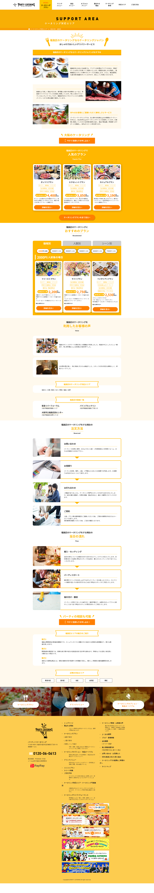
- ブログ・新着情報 (107, 738)
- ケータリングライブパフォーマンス (75, 795)
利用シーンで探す (71, 744)
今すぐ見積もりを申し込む (77, 140)
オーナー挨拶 (106, 744)
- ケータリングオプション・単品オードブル (77, 752)
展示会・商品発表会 (77, 191)
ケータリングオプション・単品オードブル (128, 705)
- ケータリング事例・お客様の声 (111, 723)
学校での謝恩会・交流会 (47, 191)
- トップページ (67, 723)
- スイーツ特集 (67, 770)
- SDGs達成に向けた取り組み (110, 757)
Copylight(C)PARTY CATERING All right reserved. (77, 879)
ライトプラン (77, 279)
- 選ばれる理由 (67, 726)
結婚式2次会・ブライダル (105, 291)
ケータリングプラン (26, 705)
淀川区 (62, 680)
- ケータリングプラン (70, 734)
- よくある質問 (105, 734)
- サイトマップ (105, 766)
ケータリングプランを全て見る (76, 217)
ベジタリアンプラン (105, 279)
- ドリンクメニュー (69, 760)
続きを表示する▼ (40, 303)
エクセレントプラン (77, 182)
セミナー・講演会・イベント (47, 185)
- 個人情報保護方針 (107, 747)
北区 (77, 680)
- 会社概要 (104, 741)
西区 (106, 680)
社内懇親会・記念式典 (47, 188)
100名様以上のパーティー (105, 285)
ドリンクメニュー (77, 705)
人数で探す (68, 740)
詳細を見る (46, 207)
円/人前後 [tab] (42, 251)
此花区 (91, 680)
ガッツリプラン (47, 182)
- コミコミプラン (68, 768)
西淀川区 (48, 680)
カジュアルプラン (107, 182)
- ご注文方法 (67, 773)
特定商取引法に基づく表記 (111, 750)
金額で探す (68, 737)
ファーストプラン (49, 279)
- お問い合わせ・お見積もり (110, 753)
